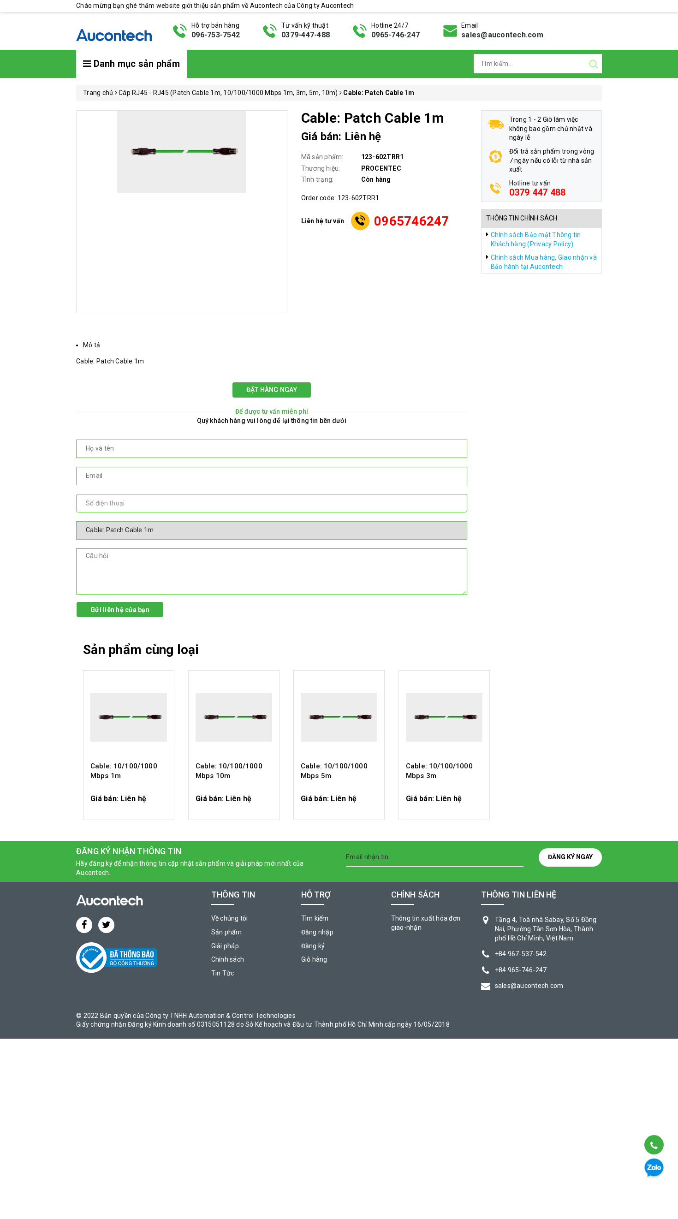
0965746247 (411, 221)
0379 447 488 (537, 192)
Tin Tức (222, 973)
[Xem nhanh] (129, 717)
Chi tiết (129, 803)
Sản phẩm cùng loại (141, 649)
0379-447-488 (305, 34)
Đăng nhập (317, 932)
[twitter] (106, 925)
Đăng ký (313, 946)
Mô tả (91, 345)
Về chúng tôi (229, 918)
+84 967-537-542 (521, 953)
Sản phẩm (226, 932)
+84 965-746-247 (521, 970)
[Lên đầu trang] (653, 1121)
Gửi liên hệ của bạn (119, 609)
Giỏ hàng (314, 959)
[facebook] (84, 925)
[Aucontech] (114, 30)
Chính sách (227, 959)
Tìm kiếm (315, 918)
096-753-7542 (215, 34)
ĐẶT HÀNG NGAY (271, 389)
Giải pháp (225, 946)
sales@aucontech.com (502, 34)
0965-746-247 (395, 34)
